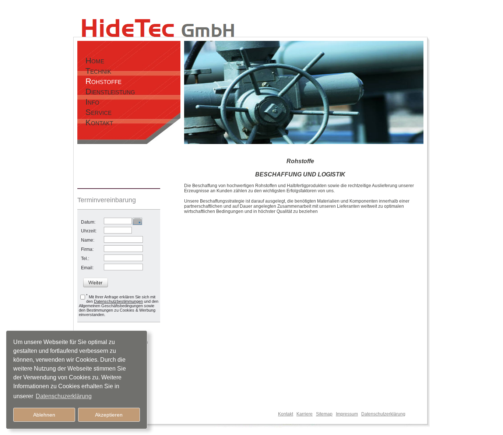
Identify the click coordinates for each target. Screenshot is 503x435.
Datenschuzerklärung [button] (64, 396)
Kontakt (285, 414)
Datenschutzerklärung (383, 414)
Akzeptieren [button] (109, 415)
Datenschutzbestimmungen (118, 301)
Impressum (347, 414)
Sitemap (324, 414)
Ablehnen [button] (44, 415)
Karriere (304, 414)
